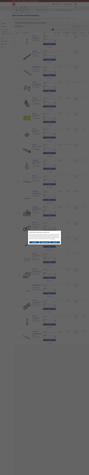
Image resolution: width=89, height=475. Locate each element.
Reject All (55, 242)
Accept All (34, 242)
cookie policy (53, 238)
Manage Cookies (44, 242)
